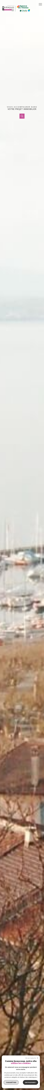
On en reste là (30, 1058)
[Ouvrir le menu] (41, 4)
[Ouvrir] (22, 116)
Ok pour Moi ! (30, 1082)
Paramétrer (11, 1082)
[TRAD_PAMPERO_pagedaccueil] (16, 14)
